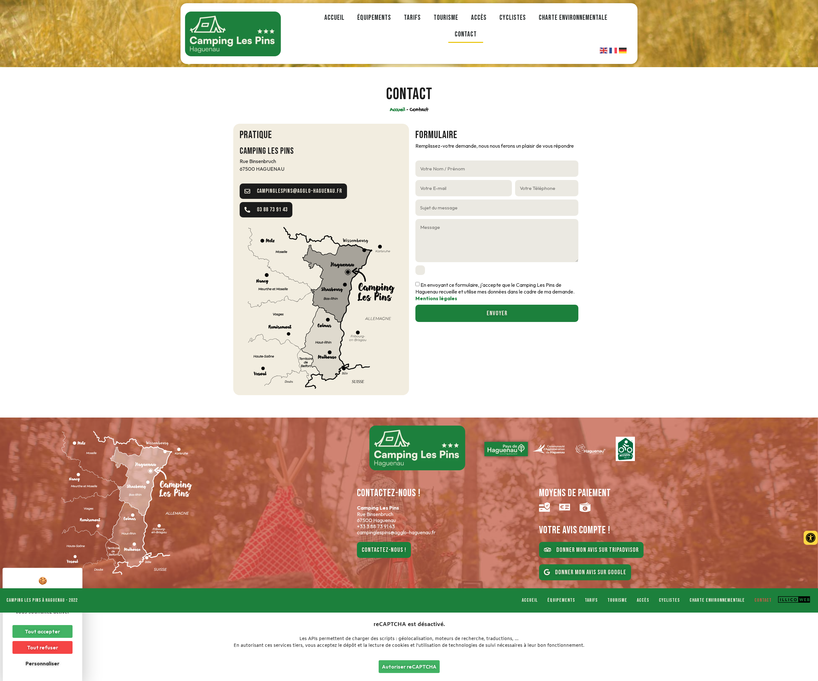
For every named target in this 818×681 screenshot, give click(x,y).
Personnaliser (42, 663)
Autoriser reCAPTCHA (409, 666)
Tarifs (412, 17)
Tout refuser (42, 647)
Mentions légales (436, 298)
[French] (613, 50)
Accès (479, 17)
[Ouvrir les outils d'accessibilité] (811, 538)
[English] (604, 50)
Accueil (334, 17)
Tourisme (446, 17)
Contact (466, 34)
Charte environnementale (573, 17)
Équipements (374, 17)
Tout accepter (42, 631)
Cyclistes (512, 17)
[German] (623, 50)
